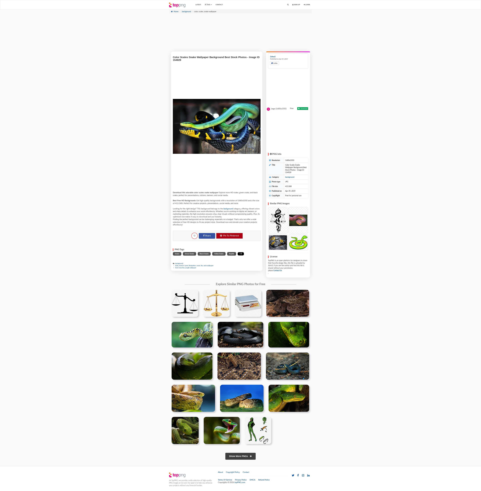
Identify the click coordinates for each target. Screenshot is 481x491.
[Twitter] (293, 475)
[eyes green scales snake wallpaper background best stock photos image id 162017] (289, 398)
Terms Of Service (225, 480)
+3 (241, 254)
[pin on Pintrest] (195, 293)
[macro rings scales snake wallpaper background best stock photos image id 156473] (287, 366)
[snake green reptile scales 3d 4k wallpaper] (185, 430)
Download (303, 108)
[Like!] (194, 236)
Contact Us (277, 270)
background (186, 12)
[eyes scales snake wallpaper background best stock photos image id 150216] (288, 334)
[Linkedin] (308, 475)
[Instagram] (303, 475)
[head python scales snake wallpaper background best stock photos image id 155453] (192, 366)
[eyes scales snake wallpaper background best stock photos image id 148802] (192, 334)
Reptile (231, 254)
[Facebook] (298, 475)
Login (307, 5)
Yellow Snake (219, 254)
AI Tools (208, 4)
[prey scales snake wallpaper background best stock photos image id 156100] (239, 366)
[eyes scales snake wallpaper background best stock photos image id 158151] (193, 398)
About (220, 472)
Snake (177, 254)
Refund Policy (264, 480)
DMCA (252, 480)
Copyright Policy (233, 472)
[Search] (287, 4)
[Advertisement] (240, 33)
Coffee (275, 63)
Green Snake (189, 254)
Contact (219, 5)
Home (175, 12)
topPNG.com (239, 482)
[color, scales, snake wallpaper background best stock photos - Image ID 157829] (278, 242)
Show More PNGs (239, 456)
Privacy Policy (241, 480)
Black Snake (204, 254)
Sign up (296, 5)
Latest (198, 5)
